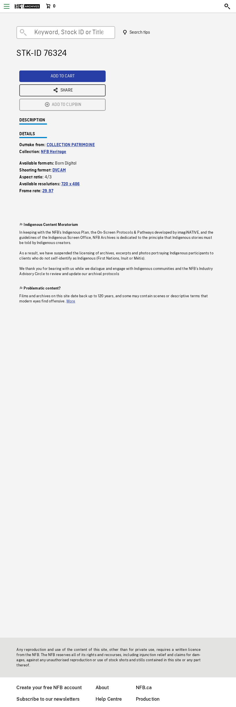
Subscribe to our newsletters (47, 699)
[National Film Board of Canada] (27, 6)
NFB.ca (144, 687)
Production (148, 699)
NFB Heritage (53, 152)
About (102, 687)
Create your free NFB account (48, 687)
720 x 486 (70, 184)
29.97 (47, 191)
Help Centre (109, 699)
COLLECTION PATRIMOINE (71, 145)
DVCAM (59, 170)
